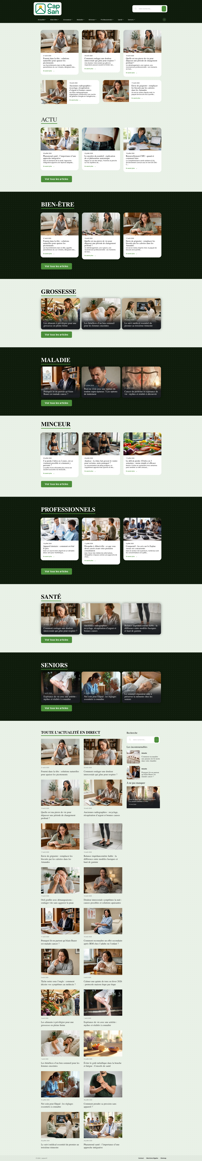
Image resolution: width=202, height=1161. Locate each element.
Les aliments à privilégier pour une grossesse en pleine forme (60, 324)
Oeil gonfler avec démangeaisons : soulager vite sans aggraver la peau (57, 901)
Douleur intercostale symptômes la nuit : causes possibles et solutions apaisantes (103, 901)
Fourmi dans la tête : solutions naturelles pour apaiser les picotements (56, 60)
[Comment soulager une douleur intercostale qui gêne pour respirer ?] (101, 41)
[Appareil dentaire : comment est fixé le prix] (60, 529)
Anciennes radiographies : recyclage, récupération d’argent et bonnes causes (80, 87)
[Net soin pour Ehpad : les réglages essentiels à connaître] (101, 687)
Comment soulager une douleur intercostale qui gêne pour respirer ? (99, 59)
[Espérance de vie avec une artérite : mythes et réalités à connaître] (60, 687)
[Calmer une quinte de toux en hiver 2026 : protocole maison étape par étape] (103, 962)
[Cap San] (47, 8)
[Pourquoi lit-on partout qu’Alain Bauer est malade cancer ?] (60, 382)
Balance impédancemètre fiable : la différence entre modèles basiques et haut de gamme (140, 628)
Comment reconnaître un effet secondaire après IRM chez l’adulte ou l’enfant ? (103, 942)
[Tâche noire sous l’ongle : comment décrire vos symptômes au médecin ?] (60, 962)
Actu (49, 119)
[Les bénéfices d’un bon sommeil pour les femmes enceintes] (101, 313)
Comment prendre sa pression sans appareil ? (100, 1105)
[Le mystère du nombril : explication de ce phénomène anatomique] (101, 139)
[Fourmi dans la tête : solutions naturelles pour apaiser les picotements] (60, 41)
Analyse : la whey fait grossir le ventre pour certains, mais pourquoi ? (100, 461)
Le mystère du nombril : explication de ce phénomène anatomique (99, 157)
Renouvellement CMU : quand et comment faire (140, 157)
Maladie (144, 753)
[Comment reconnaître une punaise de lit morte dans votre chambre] (133, 757)
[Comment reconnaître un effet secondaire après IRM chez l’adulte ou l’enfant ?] (103, 921)
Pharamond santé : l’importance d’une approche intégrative (59, 157)
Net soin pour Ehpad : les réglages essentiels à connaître (100, 698)
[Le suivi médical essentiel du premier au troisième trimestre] (141, 313)
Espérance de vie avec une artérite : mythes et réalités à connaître (60, 698)
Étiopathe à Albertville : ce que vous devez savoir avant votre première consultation (100, 548)
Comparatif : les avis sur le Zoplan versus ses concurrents (140, 547)
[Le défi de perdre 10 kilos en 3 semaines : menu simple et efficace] (142, 443)
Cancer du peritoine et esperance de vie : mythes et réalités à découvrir (141, 393)
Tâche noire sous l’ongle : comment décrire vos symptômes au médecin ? (58, 983)
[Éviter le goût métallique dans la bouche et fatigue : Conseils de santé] (103, 1043)
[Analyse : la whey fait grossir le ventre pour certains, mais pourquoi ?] (101, 443)
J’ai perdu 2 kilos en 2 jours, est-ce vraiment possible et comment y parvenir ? (58, 463)
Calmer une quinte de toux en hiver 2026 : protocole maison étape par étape (103, 983)
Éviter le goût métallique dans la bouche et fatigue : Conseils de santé (102, 1064)
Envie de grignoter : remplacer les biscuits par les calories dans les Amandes (145, 87)
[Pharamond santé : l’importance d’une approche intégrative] (60, 139)
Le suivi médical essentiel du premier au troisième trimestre (138, 324)
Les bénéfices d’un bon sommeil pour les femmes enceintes (99, 324)
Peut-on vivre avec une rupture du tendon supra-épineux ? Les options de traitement (100, 391)
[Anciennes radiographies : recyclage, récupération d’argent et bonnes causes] (54, 92)
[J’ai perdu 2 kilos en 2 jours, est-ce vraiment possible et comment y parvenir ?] (60, 443)
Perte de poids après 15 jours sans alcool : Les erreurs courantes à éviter (142, 800)
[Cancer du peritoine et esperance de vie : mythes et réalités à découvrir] (141, 382)
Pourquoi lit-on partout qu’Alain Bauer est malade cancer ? (58, 393)
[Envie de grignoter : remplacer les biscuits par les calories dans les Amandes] (116, 91)
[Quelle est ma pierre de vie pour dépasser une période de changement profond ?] (142, 41)
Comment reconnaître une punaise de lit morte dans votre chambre (151, 758)
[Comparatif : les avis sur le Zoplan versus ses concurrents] (142, 529)
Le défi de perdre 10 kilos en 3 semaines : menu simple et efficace (141, 461)
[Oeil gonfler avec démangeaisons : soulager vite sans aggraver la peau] (60, 880)
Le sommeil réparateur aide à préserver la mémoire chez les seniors (138, 696)
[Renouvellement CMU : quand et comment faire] (142, 139)
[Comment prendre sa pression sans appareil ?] (103, 1084)
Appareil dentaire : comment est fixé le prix (58, 547)
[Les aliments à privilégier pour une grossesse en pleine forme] (60, 313)
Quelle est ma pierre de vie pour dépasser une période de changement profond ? (141, 60)
